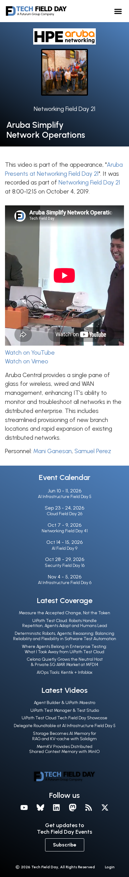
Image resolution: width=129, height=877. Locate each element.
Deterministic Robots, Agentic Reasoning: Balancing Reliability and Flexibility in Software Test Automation (64, 636)
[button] (118, 11)
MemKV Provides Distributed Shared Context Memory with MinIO (64, 749)
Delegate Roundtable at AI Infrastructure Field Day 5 (65, 725)
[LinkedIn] (56, 807)
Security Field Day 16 (65, 565)
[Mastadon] (72, 807)
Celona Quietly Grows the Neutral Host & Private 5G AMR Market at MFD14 (65, 662)
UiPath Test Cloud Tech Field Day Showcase (64, 718)
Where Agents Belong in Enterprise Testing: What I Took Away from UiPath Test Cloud (64, 649)
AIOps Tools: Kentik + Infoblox (64, 672)
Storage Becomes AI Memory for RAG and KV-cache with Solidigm (64, 736)
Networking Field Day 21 (64, 109)
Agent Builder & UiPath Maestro (64, 702)
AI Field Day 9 (64, 548)
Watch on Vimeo (26, 361)
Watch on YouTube (30, 352)
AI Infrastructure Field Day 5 (64, 496)
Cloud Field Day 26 (64, 513)
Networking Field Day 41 (65, 531)
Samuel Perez (93, 451)
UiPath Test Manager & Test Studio (64, 710)
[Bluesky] (40, 807)
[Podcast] (89, 807)
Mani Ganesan (52, 451)
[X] (105, 807)
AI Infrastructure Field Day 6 (64, 582)
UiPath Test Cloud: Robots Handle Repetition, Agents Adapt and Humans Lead (64, 623)
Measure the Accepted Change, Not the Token (64, 613)
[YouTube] (24, 807)
